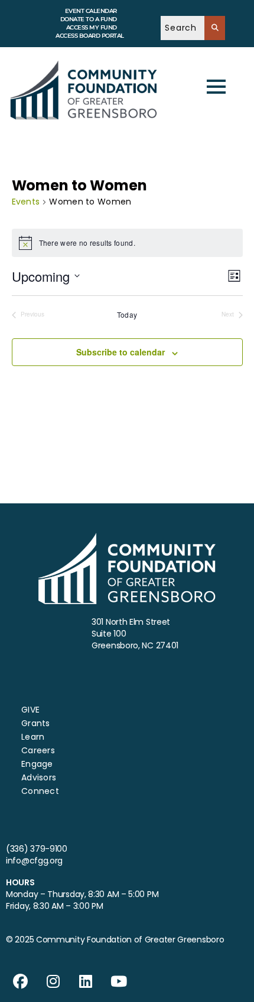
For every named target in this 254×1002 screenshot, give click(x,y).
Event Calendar (91, 11)
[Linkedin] (86, 981)
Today (127, 314)
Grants (35, 723)
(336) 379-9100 (36, 849)
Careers (38, 750)
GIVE (30, 710)
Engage (37, 764)
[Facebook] (20, 981)
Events (26, 201)
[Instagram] (53, 981)
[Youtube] (118, 981)
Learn (33, 737)
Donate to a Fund (88, 19)
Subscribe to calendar (120, 352)
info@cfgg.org (34, 860)
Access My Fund (91, 27)
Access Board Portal (90, 35)
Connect (40, 791)
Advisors (38, 777)
